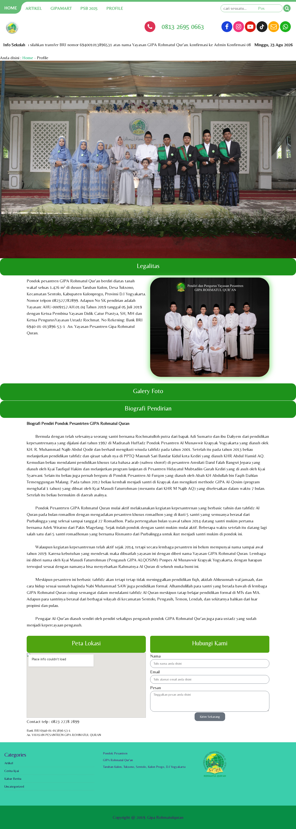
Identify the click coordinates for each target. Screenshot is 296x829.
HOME (10, 7)
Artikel (8, 763)
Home (27, 57)
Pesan (155, 687)
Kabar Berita (12, 778)
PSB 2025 (89, 8)
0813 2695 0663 (183, 26)
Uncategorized (14, 786)
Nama (155, 655)
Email (155, 671)
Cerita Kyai (11, 771)
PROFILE (114, 8)
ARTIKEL (34, 8)
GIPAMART (61, 8)
